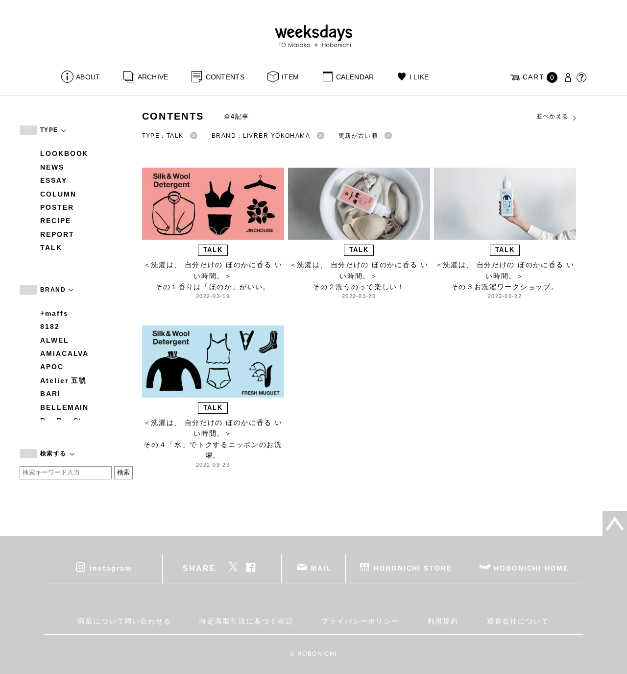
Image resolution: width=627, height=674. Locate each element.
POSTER (57, 207)
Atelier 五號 (63, 380)
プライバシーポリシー (360, 621)
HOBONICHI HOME (531, 568)
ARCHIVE (153, 77)
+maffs (54, 313)
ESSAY (53, 180)
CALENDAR (355, 77)
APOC (52, 367)
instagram (110, 568)
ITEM (290, 77)
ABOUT (88, 77)
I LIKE (419, 77)
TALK (51, 247)
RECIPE (55, 221)
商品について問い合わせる (124, 621)
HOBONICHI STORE (412, 568)
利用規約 (443, 621)
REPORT (57, 234)
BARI (50, 394)
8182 (50, 326)
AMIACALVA (64, 353)
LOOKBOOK (64, 153)
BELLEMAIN (64, 407)
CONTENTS (225, 77)
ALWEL (54, 340)
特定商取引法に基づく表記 (246, 621)
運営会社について (518, 621)
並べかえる (552, 116)
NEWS (52, 167)
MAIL (321, 568)
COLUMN (58, 194)
